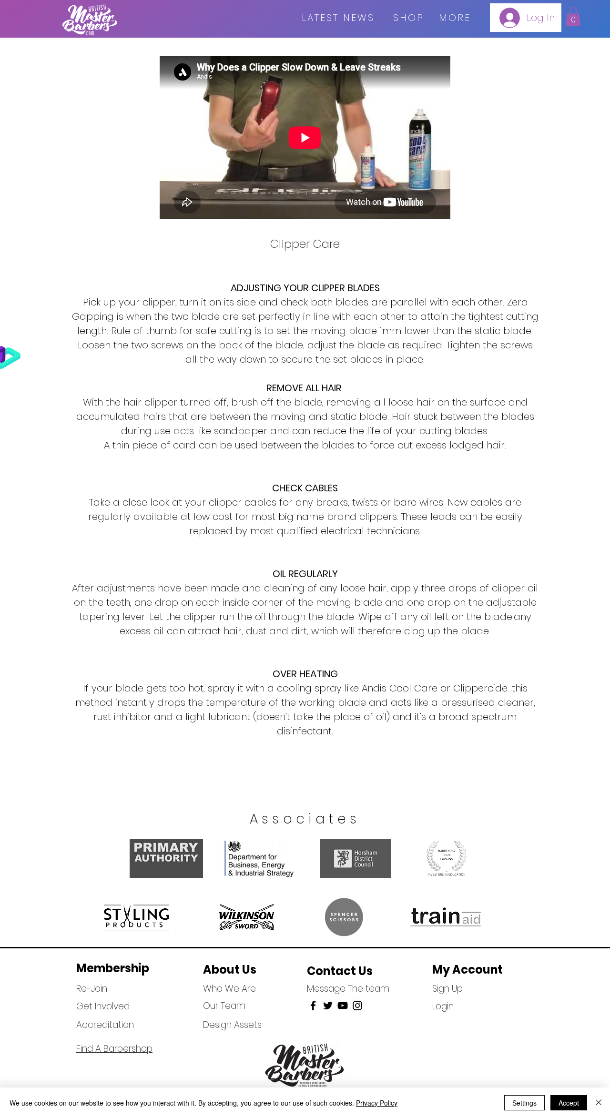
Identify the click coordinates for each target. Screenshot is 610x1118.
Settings (524, 1103)
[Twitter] (328, 1005)
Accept (569, 1103)
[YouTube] (342, 1005)
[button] (573, 16)
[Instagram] (357, 1005)
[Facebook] (313, 1005)
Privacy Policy (376, 1103)
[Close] (598, 1102)
